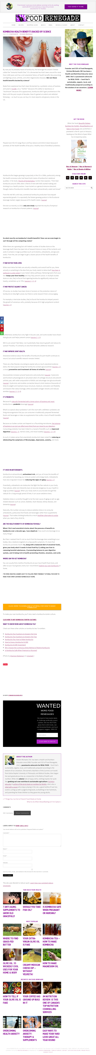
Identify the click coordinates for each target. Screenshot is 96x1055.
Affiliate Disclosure (29, 34)
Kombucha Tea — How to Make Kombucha (51, 941)
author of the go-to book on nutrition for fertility (30, 784)
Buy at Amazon (72, 166)
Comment (6, 833)
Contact (64, 1050)
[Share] (2, 322)
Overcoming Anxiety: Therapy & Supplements (30, 1035)
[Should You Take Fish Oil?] (32, 898)
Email (5, 856)
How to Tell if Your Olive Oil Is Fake (12, 999)
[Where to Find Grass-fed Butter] (12, 930)
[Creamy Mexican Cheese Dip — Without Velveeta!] (32, 955)
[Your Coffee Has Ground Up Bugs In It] (32, 988)
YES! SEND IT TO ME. (76, 6)
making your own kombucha (49, 566)
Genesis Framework (44, 1050)
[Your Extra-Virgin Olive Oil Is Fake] (32, 930)
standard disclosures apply (15, 695)
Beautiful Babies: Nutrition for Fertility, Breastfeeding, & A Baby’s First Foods (79, 126)
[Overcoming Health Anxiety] (12, 1022)
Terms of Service (56, 1050)
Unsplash (30, 656)
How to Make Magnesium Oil (50, 964)
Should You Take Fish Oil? (32, 908)
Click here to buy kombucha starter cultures (19, 620)
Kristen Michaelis (23, 1050)
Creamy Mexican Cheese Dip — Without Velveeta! (31, 969)
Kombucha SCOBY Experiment (15, 645)
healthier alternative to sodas (48, 515)
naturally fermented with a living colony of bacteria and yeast (33, 401)
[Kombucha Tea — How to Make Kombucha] (52, 930)
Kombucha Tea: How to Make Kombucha (19, 639)
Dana (17, 826)
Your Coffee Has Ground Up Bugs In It (31, 999)
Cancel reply (24, 826)
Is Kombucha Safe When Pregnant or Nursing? (21, 650)
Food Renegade (48, 17)
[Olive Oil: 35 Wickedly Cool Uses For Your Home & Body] (12, 955)
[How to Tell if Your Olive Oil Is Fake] (12, 988)
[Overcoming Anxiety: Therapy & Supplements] (32, 1022)
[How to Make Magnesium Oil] (52, 955)
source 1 (28, 281)
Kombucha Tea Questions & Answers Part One (21, 634)
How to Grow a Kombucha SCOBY (16, 642)
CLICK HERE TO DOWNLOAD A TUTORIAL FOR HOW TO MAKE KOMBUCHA (32, 606)
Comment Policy (48, 1052)
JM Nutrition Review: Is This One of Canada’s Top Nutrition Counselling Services (51, 1004)
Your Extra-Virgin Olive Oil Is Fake (31, 941)
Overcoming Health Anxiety (11, 1032)
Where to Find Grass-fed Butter (10, 941)
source (44, 200)
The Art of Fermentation (26, 181)
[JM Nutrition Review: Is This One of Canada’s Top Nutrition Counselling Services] (52, 988)
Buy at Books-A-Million (82, 169)
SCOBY (14, 89)
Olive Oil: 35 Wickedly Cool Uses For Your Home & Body (10, 967)
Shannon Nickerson (17, 656)
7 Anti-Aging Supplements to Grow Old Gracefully (11, 911)
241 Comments (22, 34)
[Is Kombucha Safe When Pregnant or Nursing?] (52, 898)
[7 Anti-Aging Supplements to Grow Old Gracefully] (12, 898)
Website (5, 863)
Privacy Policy (85, 1050)
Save (6, 664)
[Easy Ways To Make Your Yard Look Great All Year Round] (52, 1022)
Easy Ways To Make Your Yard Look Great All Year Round (51, 1035)
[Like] (2, 318)
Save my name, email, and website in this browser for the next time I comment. (25, 872)
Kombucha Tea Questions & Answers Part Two (21, 637)
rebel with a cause (11, 787)
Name (5, 849)
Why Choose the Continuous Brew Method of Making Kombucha (27, 648)
